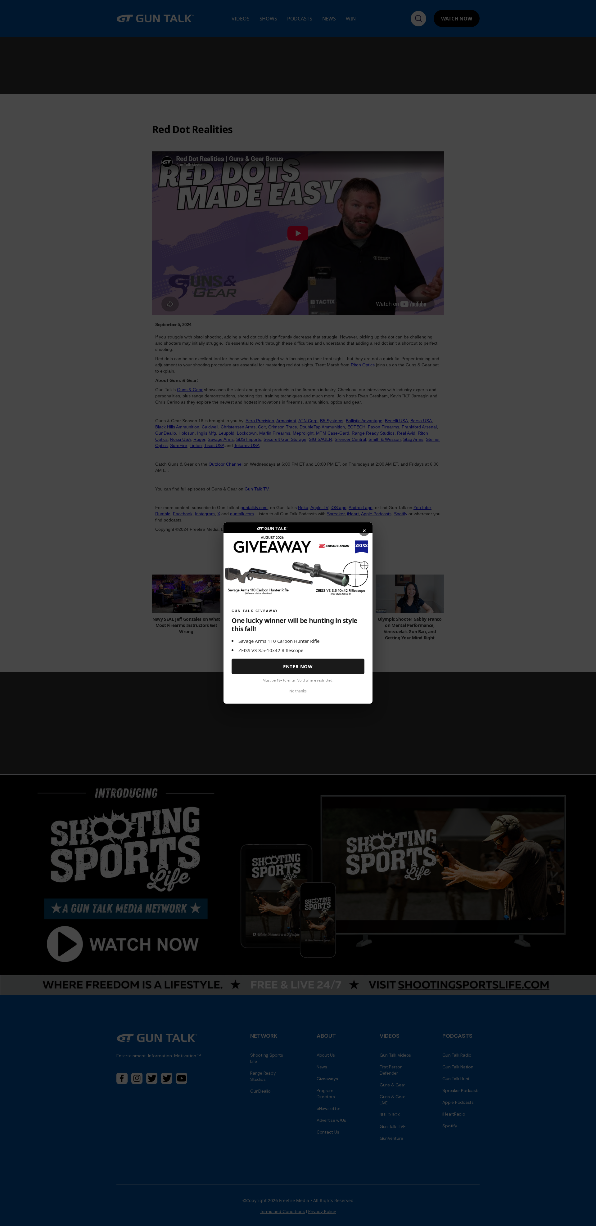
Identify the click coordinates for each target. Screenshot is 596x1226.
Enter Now (298, 666)
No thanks (298, 691)
